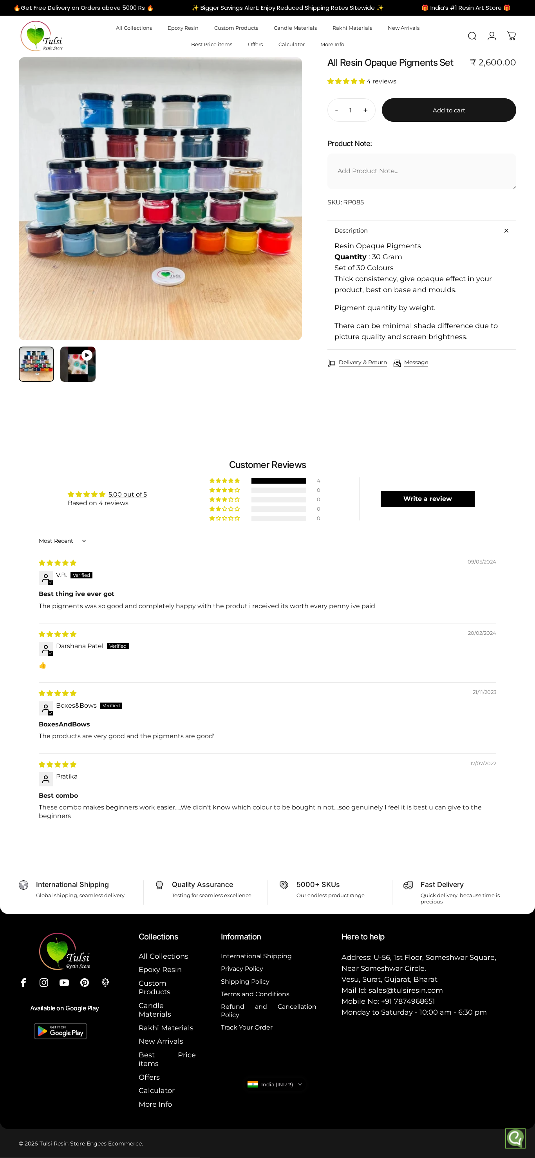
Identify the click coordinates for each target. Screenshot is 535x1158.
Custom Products (154, 988)
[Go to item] (36, 364)
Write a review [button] (427, 498)
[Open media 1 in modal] (160, 198)
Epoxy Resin (160, 969)
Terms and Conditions (255, 994)
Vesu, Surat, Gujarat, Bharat (389, 979)
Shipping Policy (245, 981)
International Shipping (256, 956)
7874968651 (414, 1001)
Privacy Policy (242, 968)
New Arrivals (161, 1041)
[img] (57, 563)
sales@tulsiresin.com (406, 990)
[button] (347, 81)
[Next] (282, 212)
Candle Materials (155, 1010)
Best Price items (167, 1059)
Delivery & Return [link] (363, 362)
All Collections (163, 956)
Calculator (157, 1090)
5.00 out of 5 (127, 494)
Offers (149, 1077)
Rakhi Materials (166, 1028)
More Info (155, 1104)
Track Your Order (247, 1027)
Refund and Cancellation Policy (268, 1010)
